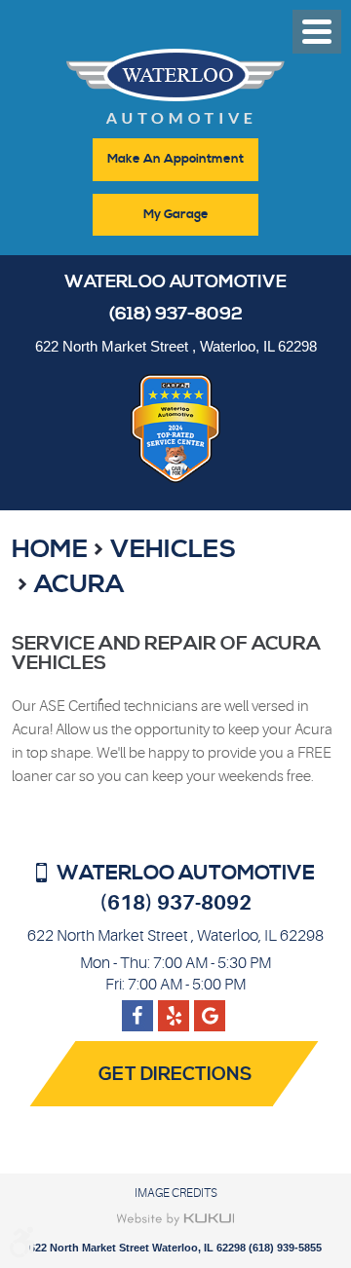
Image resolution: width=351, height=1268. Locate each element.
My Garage (176, 214)
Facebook (137, 1008)
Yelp (209, 1008)
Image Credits (176, 1193)
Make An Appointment (175, 159)
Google (173, 1008)
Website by (176, 1219)
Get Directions (175, 1074)
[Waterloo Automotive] (175, 92)
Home (50, 549)
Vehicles (173, 549)
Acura (79, 584)
